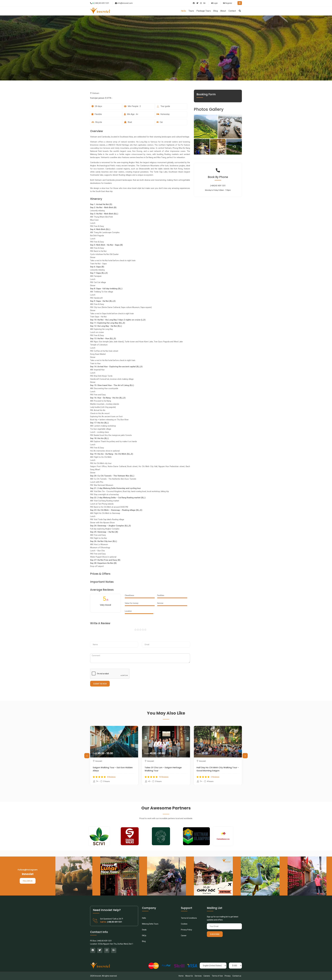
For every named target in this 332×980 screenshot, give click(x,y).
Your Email (147, 639)
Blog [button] (215, 11)
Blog (144, 941)
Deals (144, 930)
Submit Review (100, 684)
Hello (144, 918)
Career (183, 936)
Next (245, 755)
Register (228, 3)
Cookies (184, 924)
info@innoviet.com (125, 3)
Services (198, 976)
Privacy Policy (186, 930)
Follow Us (27, 881)
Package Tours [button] (203, 11)
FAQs (144, 936)
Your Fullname (96, 639)
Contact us (236, 976)
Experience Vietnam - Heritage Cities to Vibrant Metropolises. (217, 769)
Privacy (228, 976)
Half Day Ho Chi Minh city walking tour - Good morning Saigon (114, 769)
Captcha (94, 666)
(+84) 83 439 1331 (101, 3)
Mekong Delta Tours (150, 924)
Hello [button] (183, 11)
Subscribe (215, 934)
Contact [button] (232, 11)
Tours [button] (191, 11)
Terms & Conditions (189, 918)
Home (181, 976)
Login (215, 3)
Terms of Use (217, 976)
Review (93, 651)
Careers (206, 976)
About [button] (223, 11)
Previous (86, 755)
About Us (189, 976)
